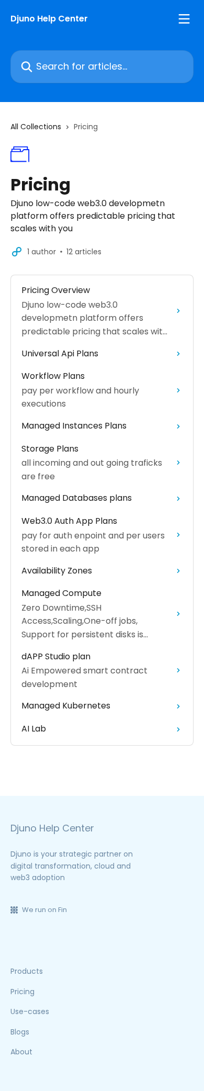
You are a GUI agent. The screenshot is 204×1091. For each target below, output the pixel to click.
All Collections (35, 126)
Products (26, 971)
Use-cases (29, 1011)
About (21, 1052)
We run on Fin (44, 910)
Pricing (22, 991)
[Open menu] (184, 19)
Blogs (19, 1032)
